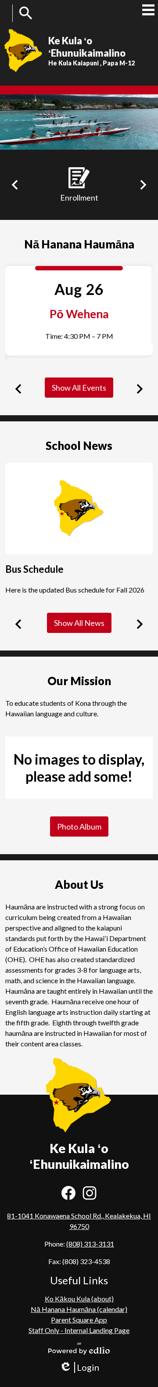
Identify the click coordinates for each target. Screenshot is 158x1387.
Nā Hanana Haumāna (79, 244)
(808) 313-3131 (90, 1244)
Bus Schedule (34, 569)
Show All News (79, 623)
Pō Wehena (79, 314)
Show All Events (79, 387)
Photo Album (79, 826)
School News (79, 445)
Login (79, 1367)
